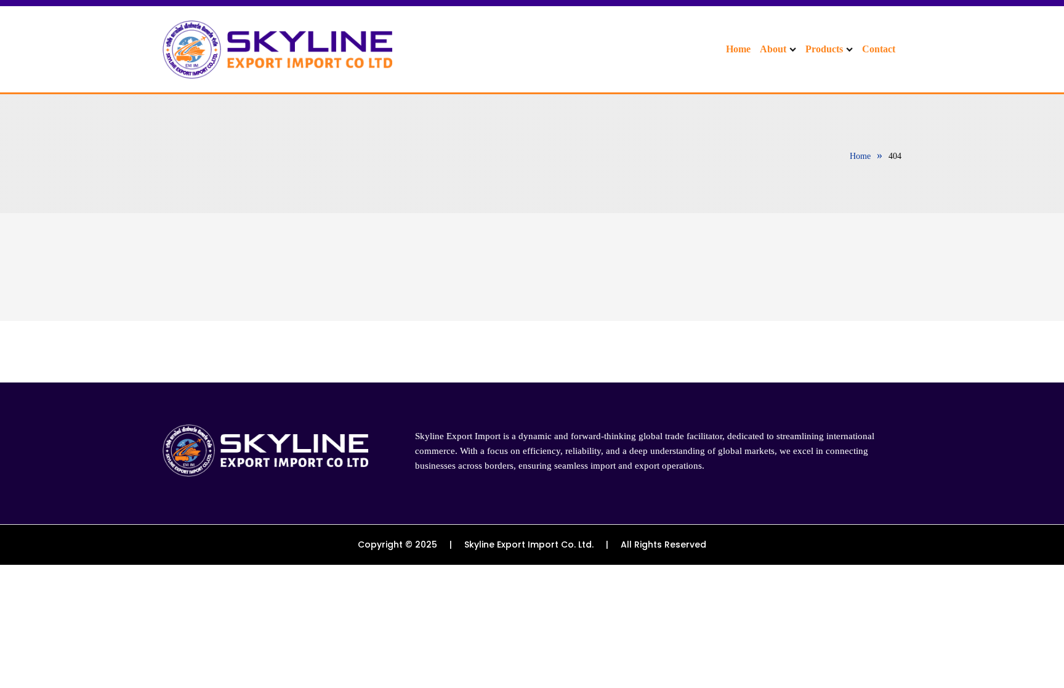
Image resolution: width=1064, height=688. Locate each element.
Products (824, 49)
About (773, 49)
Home (738, 49)
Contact (878, 49)
